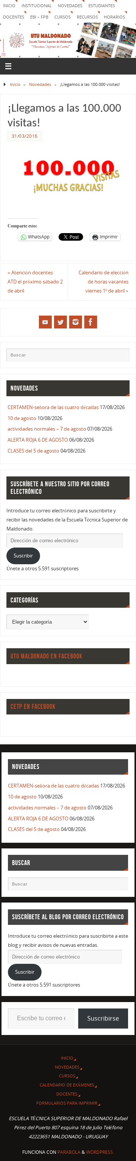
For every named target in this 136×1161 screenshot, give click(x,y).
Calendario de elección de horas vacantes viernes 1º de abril (103, 281)
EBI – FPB (39, 17)
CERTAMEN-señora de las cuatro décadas (53, 407)
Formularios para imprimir (66, 1103)
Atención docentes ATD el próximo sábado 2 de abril (35, 281)
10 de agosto (22, 418)
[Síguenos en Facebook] (90, 322)
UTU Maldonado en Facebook (46, 656)
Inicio (9, 5)
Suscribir (23, 555)
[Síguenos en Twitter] (60, 322)
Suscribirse (103, 1018)
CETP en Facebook (33, 706)
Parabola (68, 1152)
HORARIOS (114, 17)
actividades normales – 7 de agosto (47, 429)
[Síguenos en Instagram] (75, 322)
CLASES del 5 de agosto (33, 451)
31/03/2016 (25, 136)
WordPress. (100, 1152)
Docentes (66, 1094)
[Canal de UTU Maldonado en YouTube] (45, 322)
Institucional (37, 5)
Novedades (70, 5)
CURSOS (62, 17)
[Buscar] (120, 357)
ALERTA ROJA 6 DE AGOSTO (38, 440)
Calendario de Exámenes (67, 1085)
